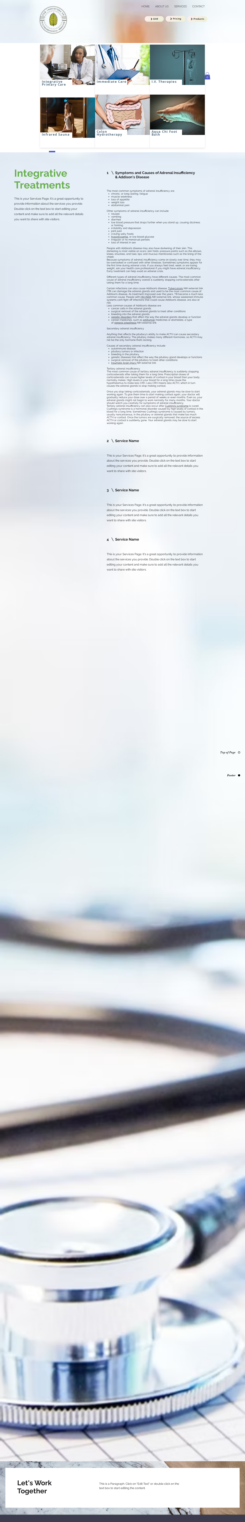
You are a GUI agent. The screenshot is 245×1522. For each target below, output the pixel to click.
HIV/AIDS (146, 296)
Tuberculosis (175, 288)
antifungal (149, 319)
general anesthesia (125, 322)
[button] (207, 76)
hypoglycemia (119, 236)
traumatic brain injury (124, 362)
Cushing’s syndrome (177, 405)
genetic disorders (121, 317)
